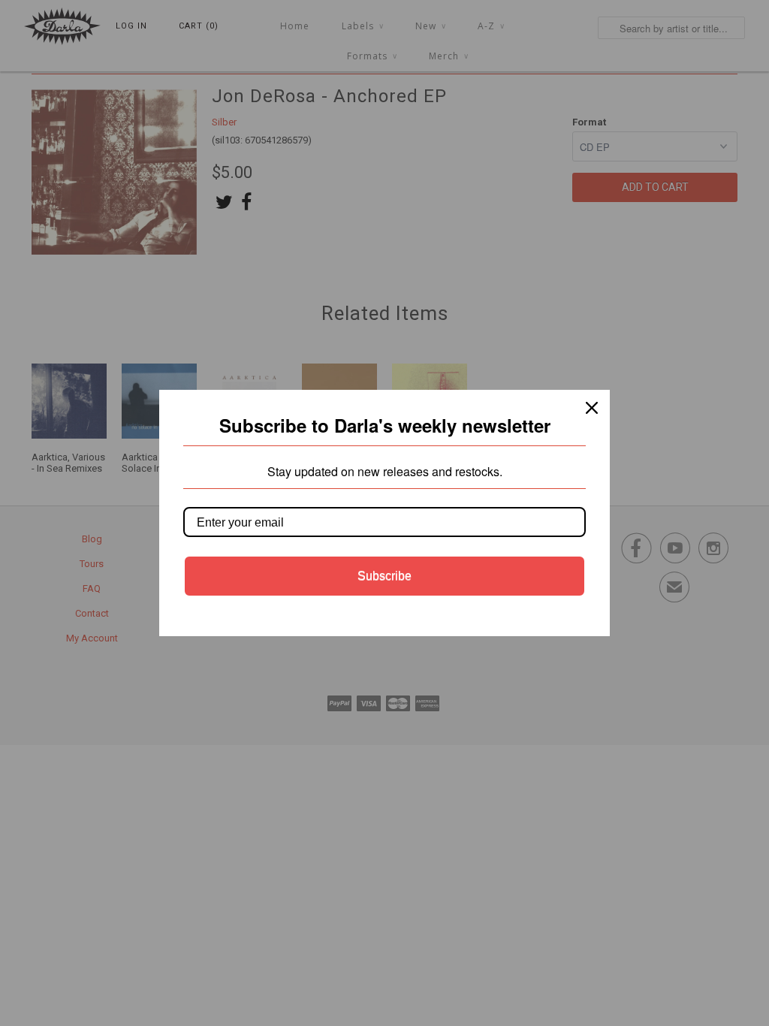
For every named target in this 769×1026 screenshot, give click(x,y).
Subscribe (384, 575)
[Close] (592, 408)
